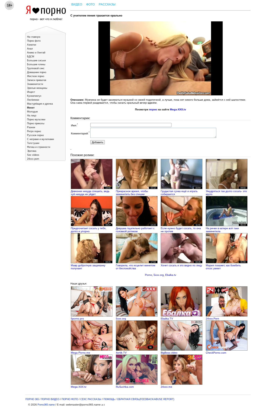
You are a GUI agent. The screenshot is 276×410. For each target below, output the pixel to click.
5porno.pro (77, 318)
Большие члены (36, 64)
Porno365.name (46, 404)
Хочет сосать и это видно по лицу (181, 265)
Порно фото (34, 40)
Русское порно (35, 135)
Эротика (31, 151)
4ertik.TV (121, 352)
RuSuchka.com (125, 386)
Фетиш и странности (38, 147)
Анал (30, 48)
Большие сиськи (36, 60)
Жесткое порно (35, 76)
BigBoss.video (169, 352)
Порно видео (50, 399)
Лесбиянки (33, 99)
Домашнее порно (36, 72)
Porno (148, 274)
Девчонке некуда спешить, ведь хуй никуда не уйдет (90, 193)
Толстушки (33, 143)
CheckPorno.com (216, 352)
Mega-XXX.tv (178, 109)
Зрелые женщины (37, 88)
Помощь (109, 399)
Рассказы (107, 4)
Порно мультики (36, 119)
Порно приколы (35, 123)
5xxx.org (159, 274)
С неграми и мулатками (40, 139)
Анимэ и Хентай (36, 52)
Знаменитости (35, 84)
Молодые (32, 111)
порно (153, 109)
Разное (31, 127)
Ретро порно (34, 131)
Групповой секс (35, 68)
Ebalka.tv (170, 274)
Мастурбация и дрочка (40, 103)
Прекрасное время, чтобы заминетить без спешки (132, 193)
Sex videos (33, 154)
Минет (31, 107)
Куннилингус (34, 95)
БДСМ (30, 56)
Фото (90, 4)
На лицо (31, 115)
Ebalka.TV (167, 318)
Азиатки (31, 44)
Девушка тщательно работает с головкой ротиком (135, 230)
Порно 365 (32, 399)
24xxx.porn (33, 158)
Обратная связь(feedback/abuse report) (145, 399)
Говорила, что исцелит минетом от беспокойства (135, 267)
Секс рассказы (90, 399)
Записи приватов (36, 80)
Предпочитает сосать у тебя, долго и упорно (88, 230)
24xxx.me (166, 386)
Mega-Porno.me (80, 352)
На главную (33, 36)
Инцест (31, 92)
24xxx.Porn (212, 318)
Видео (76, 4)
